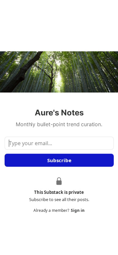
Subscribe (59, 160)
